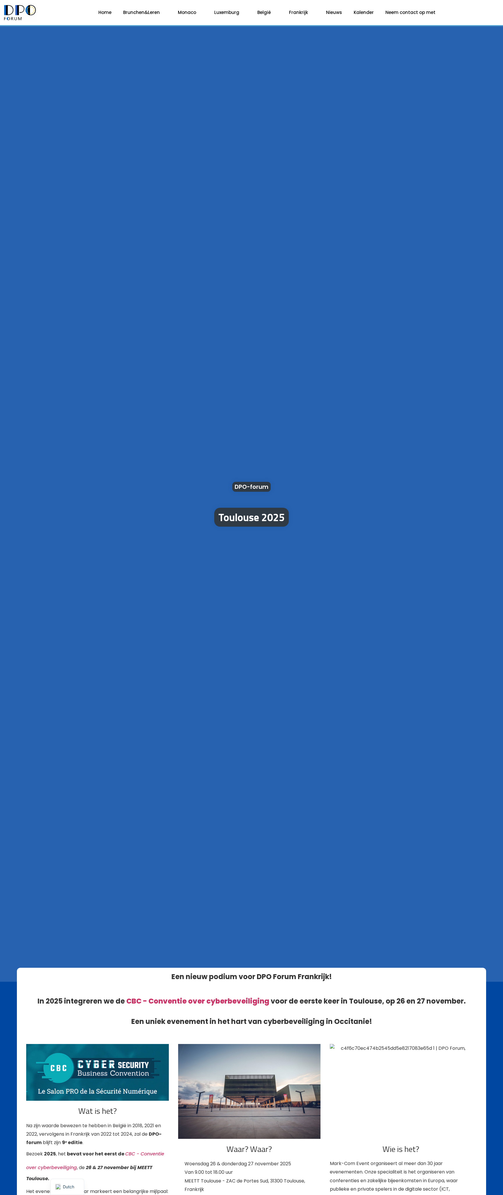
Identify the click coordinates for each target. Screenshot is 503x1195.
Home (104, 12)
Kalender (364, 12)
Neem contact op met (410, 12)
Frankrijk (298, 12)
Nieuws (334, 12)
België (264, 12)
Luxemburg (226, 12)
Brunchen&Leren (141, 12)
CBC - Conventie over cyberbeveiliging (197, 1001)
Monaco (187, 12)
